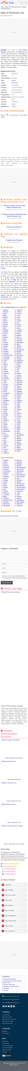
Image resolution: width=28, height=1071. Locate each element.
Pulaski (19, 373)
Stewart (19, 395)
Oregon (19, 482)
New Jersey (20, 469)
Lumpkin (19, 331)
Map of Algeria (9, 890)
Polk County (23, 50)
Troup (18, 418)
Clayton (5, 364)
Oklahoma (20, 480)
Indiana (5, 487)
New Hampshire (21, 467)
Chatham (6, 353)
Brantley (5, 331)
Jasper (5, 451)
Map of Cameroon (10, 931)
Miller (18, 344)
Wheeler (19, 440)
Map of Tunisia (9, 926)
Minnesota (6, 503)
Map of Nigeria (9, 905)
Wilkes (19, 447)
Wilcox (19, 446)
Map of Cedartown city (14, 801)
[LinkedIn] (11, 1006)
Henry (5, 444)
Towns (19, 415)
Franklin (5, 415)
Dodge (5, 389)
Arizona (5, 464)
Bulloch (5, 337)
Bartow (5, 322)
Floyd (5, 411)
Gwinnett (6, 429)
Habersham (6, 431)
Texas (18, 493)
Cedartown (12, 281)
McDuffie (19, 339)
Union (18, 424)
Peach (18, 364)
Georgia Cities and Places (10, 516)
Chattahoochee (7, 355)
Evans (5, 406)
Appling (5, 310)
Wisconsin (20, 503)
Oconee (19, 359)
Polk (18, 371)
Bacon (5, 313)
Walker (19, 427)
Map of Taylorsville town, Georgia (14, 844)
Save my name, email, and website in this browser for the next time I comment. (14, 577)
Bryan (5, 335)
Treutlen (19, 417)
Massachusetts (7, 500)
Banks (5, 319)
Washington (20, 435)
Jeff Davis (6, 453)
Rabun (18, 379)
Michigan (6, 502)
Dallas (14, 280)
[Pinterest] (14, 1006)
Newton (19, 357)
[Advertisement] (14, 32)
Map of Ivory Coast (10, 895)
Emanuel (5, 404)
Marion (19, 337)
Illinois (5, 485)
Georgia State (10, 307)
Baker (5, 315)
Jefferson (19, 310)
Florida (5, 478)
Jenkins (19, 312)
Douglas (5, 395)
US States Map (6, 1014)
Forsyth (5, 413)
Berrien (5, 326)
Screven (19, 388)
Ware (18, 431)
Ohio (18, 478)
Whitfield (19, 444)
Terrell (18, 407)
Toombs (19, 413)
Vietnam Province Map (7, 1021)
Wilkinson (19, 449)
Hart (4, 440)
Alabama (5, 460)
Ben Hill (5, 324)
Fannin (5, 407)
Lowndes (19, 330)
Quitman (19, 377)
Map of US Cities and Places (13, 7)
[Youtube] (8, 1006)
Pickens (19, 366)
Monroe (19, 348)
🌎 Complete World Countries (10, 863)
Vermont (19, 496)
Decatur (5, 386)
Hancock (6, 435)
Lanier (18, 319)
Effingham (6, 400)
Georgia (3, 52)
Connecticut (7, 471)
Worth (18, 451)
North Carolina (21, 474)
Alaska (5, 462)
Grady (5, 426)
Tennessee (20, 491)
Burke (5, 339)
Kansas (5, 491)
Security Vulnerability (7, 1047)
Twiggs (19, 422)
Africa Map (8, 885)
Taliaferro (19, 400)
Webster (19, 438)
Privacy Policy (5, 1043)
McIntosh (19, 340)
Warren (19, 433)
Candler (5, 346)
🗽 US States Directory (9, 869)
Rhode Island (20, 485)
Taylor (18, 404)
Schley (19, 386)
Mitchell (19, 346)
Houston (5, 446)
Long (18, 328)
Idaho (5, 484)
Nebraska (19, 464)
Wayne (19, 436)
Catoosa (5, 350)
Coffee (5, 369)
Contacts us (5, 1041)
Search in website (6, 1049)
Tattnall (19, 402)
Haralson (6, 436)
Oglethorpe (20, 360)
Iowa (4, 489)
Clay (4, 362)
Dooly (5, 391)
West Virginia (20, 502)
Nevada (19, 465)
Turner (19, 420)
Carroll (5, 348)
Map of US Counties (7, 1017)
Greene (5, 427)
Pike (18, 369)
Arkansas (6, 465)
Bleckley (5, 330)
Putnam (19, 375)
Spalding (19, 391)
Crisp (4, 380)
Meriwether (20, 342)
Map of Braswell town (14, 779)
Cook (4, 375)
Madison (19, 335)
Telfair (18, 406)
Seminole (19, 389)
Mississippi (6, 505)
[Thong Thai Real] (7, 2)
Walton (19, 429)
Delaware (6, 473)
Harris (5, 438)
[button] (22, 2)
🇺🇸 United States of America (9, 866)
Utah (18, 494)
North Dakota (21, 476)
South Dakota (21, 489)
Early (4, 397)
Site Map (4, 1052)
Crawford (6, 379)
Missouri (19, 460)
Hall (4, 433)
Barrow (5, 321)
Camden (5, 344)
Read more (21, 723)
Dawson (5, 384)
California (6, 467)
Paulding (19, 362)
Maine (5, 496)
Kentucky (6, 493)
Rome (16, 287)
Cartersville (4, 297)
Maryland (6, 498)
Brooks (5, 333)
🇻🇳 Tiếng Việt (5, 1033)
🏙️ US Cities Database (9, 874)
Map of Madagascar (10, 915)
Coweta (5, 377)
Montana (19, 462)
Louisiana (6, 494)
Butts (4, 340)
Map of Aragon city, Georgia (14, 758)
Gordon (5, 424)
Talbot (18, 398)
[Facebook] (3, 1006)
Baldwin (5, 317)
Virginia (19, 498)
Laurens (19, 321)
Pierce (18, 368)
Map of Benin (8, 900)
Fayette (5, 409)
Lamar (18, 317)
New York (19, 473)
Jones (18, 315)
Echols (5, 398)
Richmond (20, 382)
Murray (19, 353)
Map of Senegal (9, 910)
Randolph (19, 380)
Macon (19, 333)
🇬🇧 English (4, 1031)
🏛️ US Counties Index (8, 871)
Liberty (19, 324)
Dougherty (6, 393)
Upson (19, 426)
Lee (18, 322)
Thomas (19, 409)
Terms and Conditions (7, 1045)
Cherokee (6, 359)
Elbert (5, 402)
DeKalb (5, 388)
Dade (4, 382)
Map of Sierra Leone (10, 920)
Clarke (5, 360)
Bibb (4, 328)
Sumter (19, 397)
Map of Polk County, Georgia (12, 706)
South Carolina (21, 487)
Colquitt (5, 371)
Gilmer (5, 418)
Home (2, 7)
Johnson (19, 313)
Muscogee (20, 355)
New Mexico (20, 471)
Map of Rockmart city (14, 822)
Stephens (19, 393)
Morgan (19, 351)
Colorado (6, 469)
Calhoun (5, 342)
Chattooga (6, 357)
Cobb (5, 368)
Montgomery (20, 350)
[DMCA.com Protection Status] (6, 1056)
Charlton (5, 351)
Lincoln (19, 326)
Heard (5, 442)
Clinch (5, 366)
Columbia (6, 373)
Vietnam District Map (7, 1023)
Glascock (6, 420)
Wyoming (19, 505)
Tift (18, 411)
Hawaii (5, 482)
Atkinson (6, 312)
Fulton (5, 417)
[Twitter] (6, 1006)
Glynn (5, 422)
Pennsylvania (20, 484)
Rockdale (19, 384)
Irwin (4, 447)
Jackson (5, 449)
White (18, 442)
